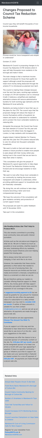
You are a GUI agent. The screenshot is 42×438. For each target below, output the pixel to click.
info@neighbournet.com (12, 309)
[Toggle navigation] (37, 3)
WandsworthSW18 (10, 3)
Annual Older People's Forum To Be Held (20, 382)
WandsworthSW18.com (13, 435)
